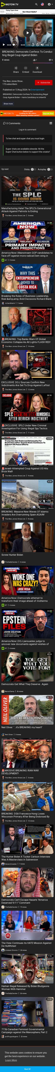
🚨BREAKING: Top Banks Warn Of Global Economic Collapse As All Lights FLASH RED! (25, 341)
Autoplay (42, 169)
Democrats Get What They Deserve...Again (24, 684)
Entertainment (37, 90)
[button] (42, 4)
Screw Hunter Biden (12, 554)
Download (37, 72)
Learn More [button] (11, 1060)
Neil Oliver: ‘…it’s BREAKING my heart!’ (21, 727)
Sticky (27, 169)
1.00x (29, 45)
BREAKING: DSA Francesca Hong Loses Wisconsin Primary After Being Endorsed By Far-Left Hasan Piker (25, 816)
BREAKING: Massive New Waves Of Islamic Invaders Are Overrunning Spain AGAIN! (25, 513)
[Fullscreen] (51, 44)
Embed (25, 72)
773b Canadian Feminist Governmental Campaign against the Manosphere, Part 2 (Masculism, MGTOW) (24, 1032)
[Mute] (42, 44)
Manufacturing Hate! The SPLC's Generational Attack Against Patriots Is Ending (26, 210)
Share (16, 72)
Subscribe (45, 82)
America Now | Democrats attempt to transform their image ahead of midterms (24, 599)
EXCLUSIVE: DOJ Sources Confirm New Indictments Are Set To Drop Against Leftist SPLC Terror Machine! (25, 385)
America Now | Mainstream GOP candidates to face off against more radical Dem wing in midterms (27, 255)
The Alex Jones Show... (13, 81)
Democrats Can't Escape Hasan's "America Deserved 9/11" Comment (24, 901)
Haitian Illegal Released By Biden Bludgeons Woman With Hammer (25, 988)
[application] (27, 32)
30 (32, 44)
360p (47, 45)
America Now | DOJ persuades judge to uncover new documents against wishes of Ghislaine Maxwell (25, 644)
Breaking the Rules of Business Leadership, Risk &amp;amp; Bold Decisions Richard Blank (26, 297)
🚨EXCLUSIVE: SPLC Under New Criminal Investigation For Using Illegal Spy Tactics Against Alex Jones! (24, 428)
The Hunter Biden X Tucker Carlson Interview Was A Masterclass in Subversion (25, 858)
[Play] (3, 44)
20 (37, 44)
